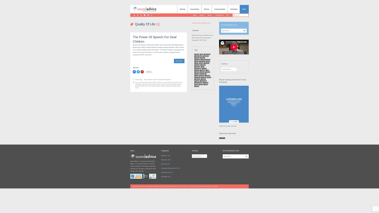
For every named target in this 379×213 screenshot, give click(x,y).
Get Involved (219, 15)
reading (153, 86)
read (149, 86)
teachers (197, 77)
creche (197, 86)
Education (149, 79)
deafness (176, 82)
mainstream (169, 84)
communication (166, 82)
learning (197, 65)
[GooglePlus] (141, 15)
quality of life (144, 86)
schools (197, 74)
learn (201, 63)
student (208, 75)
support (204, 79)
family (149, 84)
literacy (164, 84)
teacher (202, 75)
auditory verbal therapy (145, 82)
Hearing (182, 9)
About (210, 15)
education (144, 84)
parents (179, 84)
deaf (172, 82)
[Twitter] (148, 15)
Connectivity (194, 9)
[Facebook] (137, 15)
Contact (202, 15)
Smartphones (165, 172)
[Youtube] (151, 15)
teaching (204, 77)
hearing (154, 84)
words (136, 87)
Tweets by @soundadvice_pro (201, 23)
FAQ (227, 15)
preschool (137, 86)
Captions (164, 155)
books (201, 84)
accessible (204, 81)
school (205, 68)
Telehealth (164, 176)
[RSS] (134, 15)
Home (194, 15)
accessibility (198, 82)
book (196, 84)
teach (209, 77)
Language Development (164, 79)
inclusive (206, 63)
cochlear (159, 82)
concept (206, 82)
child (203, 66)
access (137, 82)
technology (173, 86)
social (197, 63)
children (154, 82)
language (197, 66)
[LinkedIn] (144, 15)
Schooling (233, 9)
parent (174, 84)
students (197, 79)
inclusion (158, 84)
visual (197, 75)
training (208, 72)
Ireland (197, 81)
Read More (179, 61)
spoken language (165, 86)
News (244, 9)
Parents (206, 9)
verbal (178, 86)
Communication (219, 9)
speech (158, 86)
